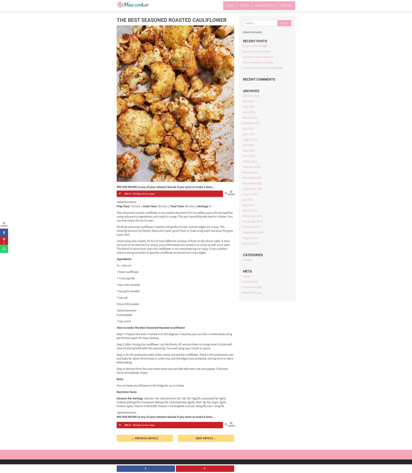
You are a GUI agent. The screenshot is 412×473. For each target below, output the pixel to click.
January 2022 (251, 172)
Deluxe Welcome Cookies (258, 62)
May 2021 (248, 205)
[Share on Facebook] (4, 233)
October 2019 (251, 227)
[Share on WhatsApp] (4, 249)
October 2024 (251, 96)
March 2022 (250, 161)
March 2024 (250, 117)
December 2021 (252, 178)
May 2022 (248, 150)
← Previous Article (145, 438)
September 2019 (253, 232)
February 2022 (251, 167)
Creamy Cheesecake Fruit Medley (263, 68)
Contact (286, 5)
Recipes (244, 5)
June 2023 (249, 134)
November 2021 (252, 183)
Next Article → (206, 438)
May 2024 (248, 107)
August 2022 (250, 139)
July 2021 (248, 199)
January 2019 (251, 243)
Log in (246, 276)
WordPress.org (252, 292)
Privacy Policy (265, 5)
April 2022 (249, 156)
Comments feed (252, 287)
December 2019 (252, 216)
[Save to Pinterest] (205, 468)
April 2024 (249, 112)
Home (230, 5)
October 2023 (251, 123)
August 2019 (250, 238)
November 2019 (252, 221)
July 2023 (248, 128)
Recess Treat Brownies (256, 51)
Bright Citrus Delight (255, 46)
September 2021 (253, 189)
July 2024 (248, 101)
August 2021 (250, 194)
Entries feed (250, 281)
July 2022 (248, 145)
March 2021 (250, 210)
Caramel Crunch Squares (258, 57)
